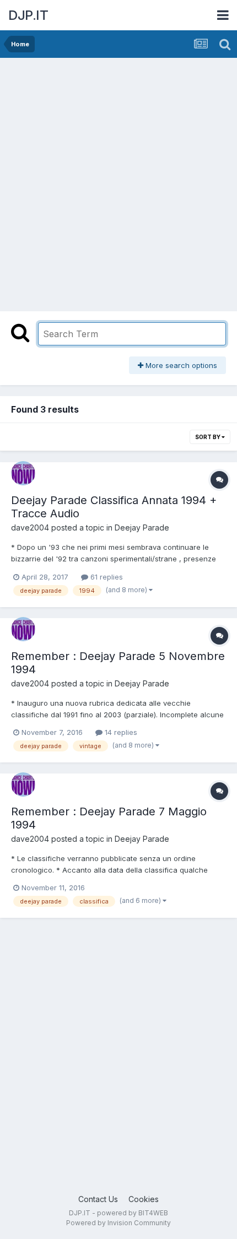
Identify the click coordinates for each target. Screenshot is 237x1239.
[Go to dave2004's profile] (23, 473)
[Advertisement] (118, 181)
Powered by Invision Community (118, 1223)
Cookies (143, 1199)
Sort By (208, 437)
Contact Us (98, 1199)
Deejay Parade (142, 527)
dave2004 (30, 527)
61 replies (105, 576)
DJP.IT (28, 15)
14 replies (120, 732)
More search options (180, 365)
